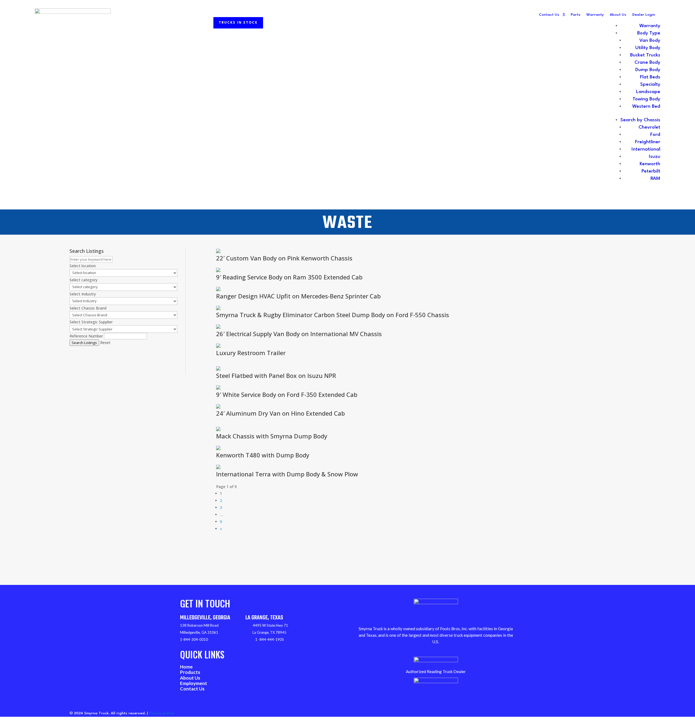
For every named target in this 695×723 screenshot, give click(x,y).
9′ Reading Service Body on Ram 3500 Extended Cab (289, 277)
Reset (105, 342)
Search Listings (84, 342)
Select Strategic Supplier (91, 321)
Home (186, 667)
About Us (618, 15)
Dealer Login (643, 15)
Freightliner (647, 142)
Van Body (649, 40)
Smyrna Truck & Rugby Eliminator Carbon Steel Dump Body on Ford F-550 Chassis (332, 315)
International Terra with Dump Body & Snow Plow (287, 474)
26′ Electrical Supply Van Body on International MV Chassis (299, 334)
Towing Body (646, 99)
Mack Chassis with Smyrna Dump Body (271, 436)
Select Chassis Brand (88, 308)
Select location (83, 265)
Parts (575, 15)
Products (190, 672)
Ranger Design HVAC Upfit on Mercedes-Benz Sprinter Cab (298, 296)
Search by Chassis (640, 120)
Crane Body (647, 62)
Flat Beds (650, 77)
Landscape (648, 92)
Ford (655, 134)
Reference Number (86, 336)
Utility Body (647, 48)
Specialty (650, 84)
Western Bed (646, 106)
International (645, 149)
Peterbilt (651, 171)
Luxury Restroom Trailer (251, 353)
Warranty (595, 15)
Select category (83, 279)
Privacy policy (161, 713)
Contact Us (549, 15)
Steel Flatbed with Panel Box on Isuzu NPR (276, 375)
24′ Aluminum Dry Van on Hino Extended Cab (280, 413)
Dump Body (647, 70)
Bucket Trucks (645, 55)
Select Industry (83, 294)
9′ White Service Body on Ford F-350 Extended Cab (286, 394)
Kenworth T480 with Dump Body (262, 455)
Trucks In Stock (238, 22)
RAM (655, 178)
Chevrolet (649, 127)
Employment (193, 683)
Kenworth (650, 164)
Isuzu (654, 156)
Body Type (648, 33)
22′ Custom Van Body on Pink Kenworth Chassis (284, 258)
